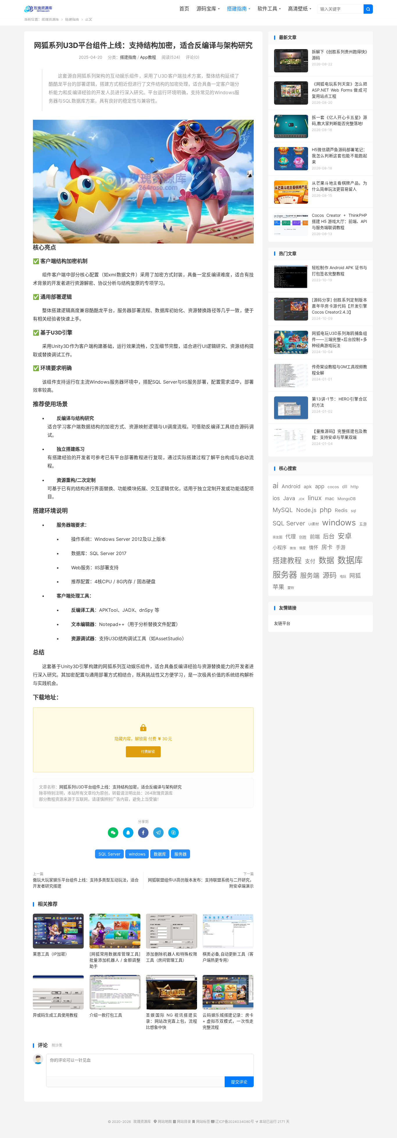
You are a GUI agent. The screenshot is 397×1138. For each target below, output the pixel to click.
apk (308, 486)
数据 (326, 560)
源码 (330, 575)
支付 (310, 561)
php (326, 509)
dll (344, 486)
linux (315, 498)
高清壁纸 (298, 9)
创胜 (303, 537)
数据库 (160, 853)
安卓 (345, 536)
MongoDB (346, 498)
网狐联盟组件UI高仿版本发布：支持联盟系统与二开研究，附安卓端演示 (201, 882)
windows (137, 853)
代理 (290, 537)
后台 (329, 536)
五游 (363, 524)
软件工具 (267, 9)
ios (276, 498)
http (354, 486)
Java (289, 498)
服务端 (309, 575)
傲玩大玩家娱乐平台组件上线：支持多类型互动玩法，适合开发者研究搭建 (86, 882)
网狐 (355, 575)
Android (291, 486)
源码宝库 (206, 9)
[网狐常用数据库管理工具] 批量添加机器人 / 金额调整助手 (115, 960)
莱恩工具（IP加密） (51, 953)
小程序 (280, 547)
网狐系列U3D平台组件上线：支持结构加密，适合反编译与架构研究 (143, 45)
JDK (301, 499)
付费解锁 (148, 751)
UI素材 (313, 524)
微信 (293, 548)
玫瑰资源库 (38, 9)
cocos (333, 486)
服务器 (180, 853)
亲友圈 (277, 537)
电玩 (343, 577)
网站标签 (201, 1121)
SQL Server (109, 853)
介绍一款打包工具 (106, 1014)
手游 (341, 547)
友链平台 (282, 623)
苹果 (278, 587)
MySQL (283, 509)
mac (329, 498)
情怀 (313, 547)
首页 (184, 9)
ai (275, 485)
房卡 (326, 547)
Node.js (306, 510)
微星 (302, 548)
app (319, 486)
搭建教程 (287, 560)
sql (353, 510)
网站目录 (182, 1121)
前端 (315, 537)
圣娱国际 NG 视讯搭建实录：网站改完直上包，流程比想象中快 (171, 1021)
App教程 (148, 57)
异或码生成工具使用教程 (55, 1014)
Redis (341, 510)
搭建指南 (237, 9)
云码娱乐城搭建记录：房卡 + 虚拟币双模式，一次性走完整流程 (228, 1021)
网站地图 (162, 1121)
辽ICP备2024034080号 (232, 1121)
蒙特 (290, 588)
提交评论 (239, 1081)
